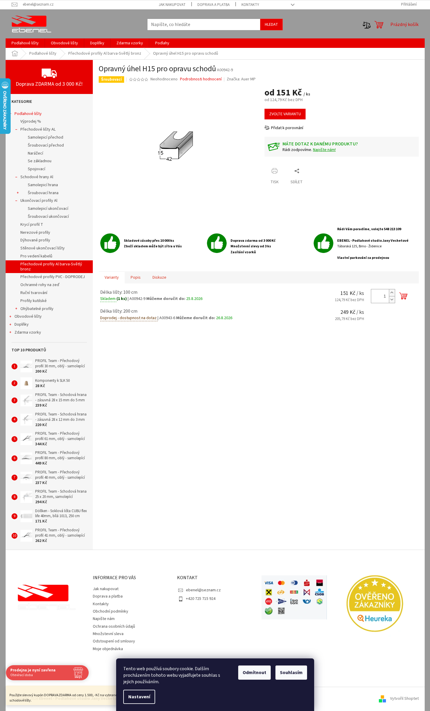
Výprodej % (30, 121)
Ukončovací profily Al (38, 201)
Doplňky (21, 324)
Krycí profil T (31, 225)
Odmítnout (254, 672)
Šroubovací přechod (46, 145)
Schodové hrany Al (36, 177)
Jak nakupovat (172, 4)
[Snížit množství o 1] (392, 299)
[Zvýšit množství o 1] (392, 292)
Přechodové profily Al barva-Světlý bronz (51, 266)
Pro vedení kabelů (36, 256)
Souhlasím (291, 672)
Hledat (271, 24)
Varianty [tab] (112, 277)
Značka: (241, 79)
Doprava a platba (213, 4)
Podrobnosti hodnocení (201, 79)
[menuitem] (25, 43)
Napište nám (104, 619)
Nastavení (139, 697)
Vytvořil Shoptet (404, 699)
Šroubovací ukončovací (48, 217)
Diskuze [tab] (159, 277)
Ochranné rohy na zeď (39, 285)
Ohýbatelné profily (36, 309)
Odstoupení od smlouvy (114, 641)
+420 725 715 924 (200, 599)
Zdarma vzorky (27, 332)
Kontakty (250, 4)
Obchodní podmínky (110, 611)
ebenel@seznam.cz (203, 590)
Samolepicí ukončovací (48, 209)
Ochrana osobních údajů (114, 626)
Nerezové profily (35, 233)
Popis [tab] (136, 277)
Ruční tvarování (33, 293)
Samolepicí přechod (45, 137)
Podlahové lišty (28, 114)
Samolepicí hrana (43, 185)
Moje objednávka (108, 649)
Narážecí (35, 153)
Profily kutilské (33, 301)
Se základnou (39, 161)
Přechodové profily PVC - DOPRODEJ (52, 277)
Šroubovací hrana (43, 193)
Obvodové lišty (28, 316)
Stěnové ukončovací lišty (42, 248)
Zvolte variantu (285, 114)
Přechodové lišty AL (38, 129)
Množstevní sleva (108, 634)
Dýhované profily (35, 240)
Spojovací (36, 169)
